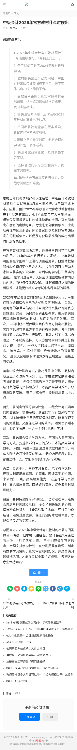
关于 (45, 740)
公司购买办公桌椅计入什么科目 (25, 648)
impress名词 (50, 668)
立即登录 (29, 716)
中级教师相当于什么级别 (58, 674)
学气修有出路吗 (52, 622)
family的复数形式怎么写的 (22, 622)
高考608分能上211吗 (19, 642)
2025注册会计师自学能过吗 (58, 605)
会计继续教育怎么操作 (40, 635)
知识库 (6, 13)
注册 (50, 716)
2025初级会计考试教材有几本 (19, 605)
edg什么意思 (14, 635)
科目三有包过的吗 (17, 681)
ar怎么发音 (44, 655)
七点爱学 (38, 5)
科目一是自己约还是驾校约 (22, 668)
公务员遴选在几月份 (18, 629)
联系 (38, 740)
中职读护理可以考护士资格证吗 (54, 629)
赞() (24, 28)
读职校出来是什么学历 (20, 655)
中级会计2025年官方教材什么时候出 (36, 22)
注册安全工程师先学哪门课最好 (25, 661)
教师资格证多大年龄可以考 (22, 674)
